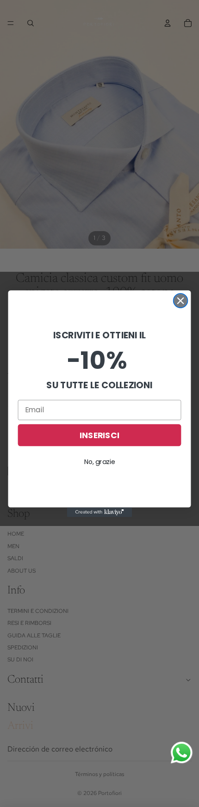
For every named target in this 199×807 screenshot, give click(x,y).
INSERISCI (99, 434)
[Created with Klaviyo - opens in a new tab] (99, 512)
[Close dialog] (181, 300)
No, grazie (99, 461)
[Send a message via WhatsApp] (181, 752)
